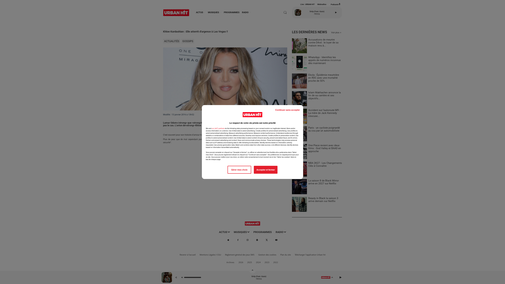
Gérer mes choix (239, 169)
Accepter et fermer (265, 169)
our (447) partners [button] (218, 128)
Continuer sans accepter (287, 109)
